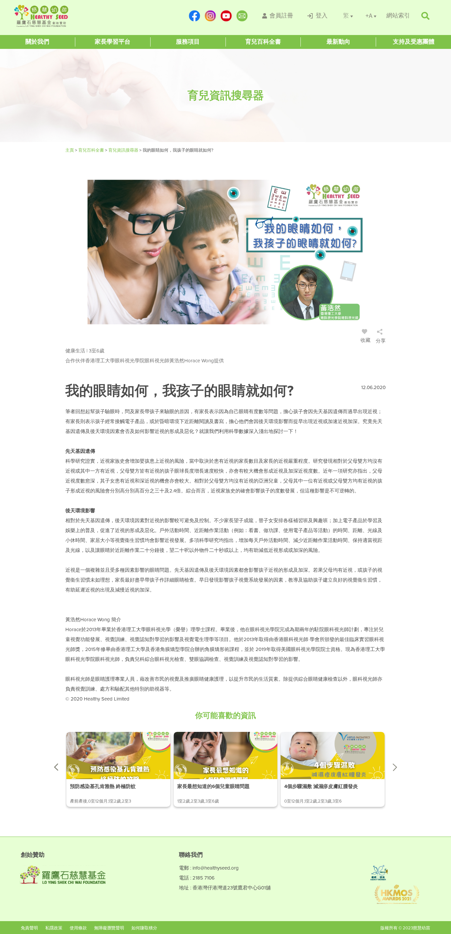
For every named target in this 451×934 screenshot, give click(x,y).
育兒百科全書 (91, 150)
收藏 (365, 340)
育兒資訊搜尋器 (123, 150)
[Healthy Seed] (54, 16)
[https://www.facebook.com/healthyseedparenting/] (194, 16)
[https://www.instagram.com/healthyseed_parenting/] (210, 16)
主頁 (70, 150)
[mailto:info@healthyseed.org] (242, 16)
